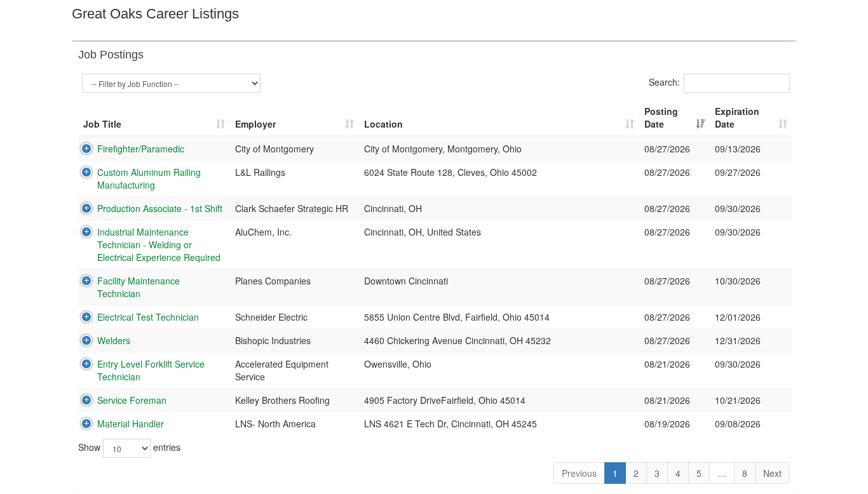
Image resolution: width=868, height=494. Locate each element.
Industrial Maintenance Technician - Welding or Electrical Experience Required (158, 244)
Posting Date (661, 117)
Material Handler (130, 423)
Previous (579, 473)
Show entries (129, 447)
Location (383, 123)
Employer (255, 123)
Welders (113, 340)
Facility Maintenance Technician (138, 287)
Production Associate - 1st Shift (159, 208)
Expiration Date (737, 117)
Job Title (102, 123)
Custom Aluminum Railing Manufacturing (149, 178)
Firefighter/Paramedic (140, 148)
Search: (664, 82)
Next (772, 473)
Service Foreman (131, 400)
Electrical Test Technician (148, 316)
